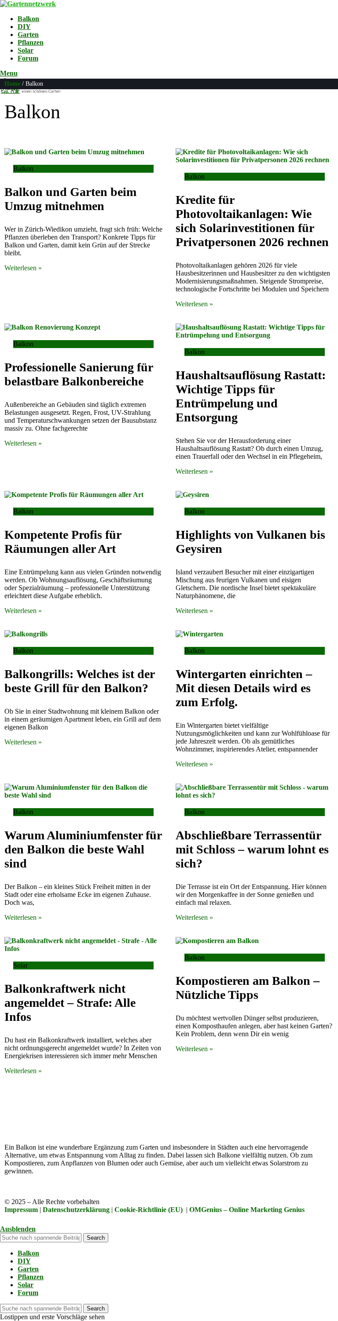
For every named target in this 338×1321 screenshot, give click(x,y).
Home (12, 83)
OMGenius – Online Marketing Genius (247, 1209)
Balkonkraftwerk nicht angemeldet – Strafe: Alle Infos (70, 1002)
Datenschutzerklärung (76, 1209)
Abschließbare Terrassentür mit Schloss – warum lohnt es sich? (252, 849)
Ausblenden (18, 1229)
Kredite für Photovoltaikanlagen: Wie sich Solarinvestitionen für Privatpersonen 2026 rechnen (252, 221)
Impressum (21, 1209)
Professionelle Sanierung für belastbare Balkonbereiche (78, 374)
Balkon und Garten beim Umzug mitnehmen (70, 199)
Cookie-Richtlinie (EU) (148, 1209)
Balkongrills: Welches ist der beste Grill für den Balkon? (79, 681)
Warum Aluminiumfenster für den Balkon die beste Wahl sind (83, 849)
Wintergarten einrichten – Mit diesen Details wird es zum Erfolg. (244, 688)
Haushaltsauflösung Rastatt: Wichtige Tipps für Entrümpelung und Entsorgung (251, 396)
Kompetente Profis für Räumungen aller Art (62, 541)
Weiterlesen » (23, 268)
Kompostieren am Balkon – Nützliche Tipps (248, 988)
